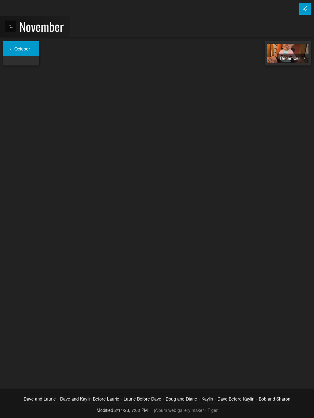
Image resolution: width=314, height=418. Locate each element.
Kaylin (207, 399)
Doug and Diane (181, 399)
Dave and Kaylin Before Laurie (89, 399)
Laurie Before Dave (142, 399)
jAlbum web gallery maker (179, 410)
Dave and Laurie (40, 399)
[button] (7, 410)
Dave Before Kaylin (236, 399)
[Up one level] (10, 26)
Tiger (213, 410)
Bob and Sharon (274, 399)
